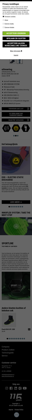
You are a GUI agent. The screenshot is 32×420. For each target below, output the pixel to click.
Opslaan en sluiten (16, 38)
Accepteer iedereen (16, 33)
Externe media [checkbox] (9, 24)
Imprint (16, 55)
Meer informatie (15, 51)
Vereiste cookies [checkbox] (10, 17)
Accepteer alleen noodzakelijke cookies (16, 44)
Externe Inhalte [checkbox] (9, 27)
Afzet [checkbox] (6, 20)
